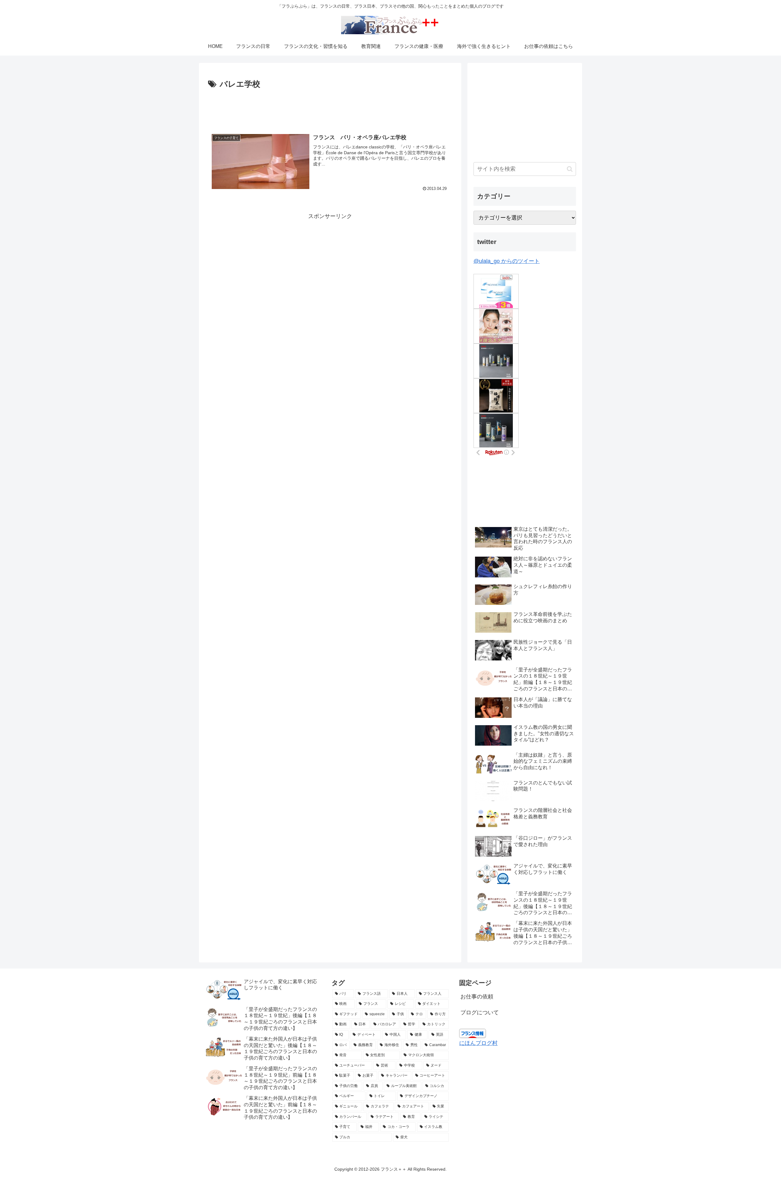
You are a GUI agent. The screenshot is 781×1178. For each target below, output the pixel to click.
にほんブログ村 (478, 1043)
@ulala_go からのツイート (506, 261)
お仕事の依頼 (476, 997)
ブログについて (479, 1012)
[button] (569, 169)
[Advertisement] (330, 108)
